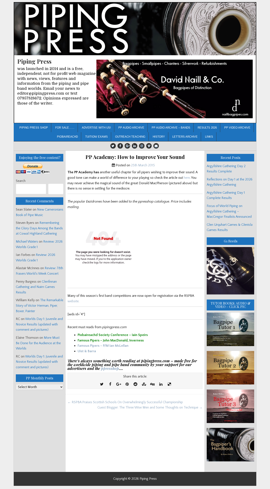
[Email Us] (156, 146)
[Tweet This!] (101, 384)
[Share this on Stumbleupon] (143, 384)
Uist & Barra (87, 351)
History (159, 136)
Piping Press (34, 61)
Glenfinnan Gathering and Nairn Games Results (36, 287)
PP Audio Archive (131, 127)
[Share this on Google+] (118, 384)
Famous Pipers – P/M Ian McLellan (103, 346)
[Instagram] (141, 146)
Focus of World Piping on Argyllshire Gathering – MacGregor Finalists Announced (229, 211)
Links (209, 136)
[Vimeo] (149, 146)
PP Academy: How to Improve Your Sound (135, 157)
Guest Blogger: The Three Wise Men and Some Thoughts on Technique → (149, 407)
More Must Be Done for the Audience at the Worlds (38, 343)
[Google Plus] (127, 146)
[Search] (55, 189)
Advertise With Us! (96, 127)
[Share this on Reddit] (135, 384)
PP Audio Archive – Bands (171, 127)
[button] (174, 89)
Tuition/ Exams (96, 136)
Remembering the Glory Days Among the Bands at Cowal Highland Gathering (39, 228)
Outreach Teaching (130, 136)
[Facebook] (120, 146)
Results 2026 (207, 127)
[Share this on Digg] (152, 384)
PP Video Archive (237, 127)
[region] (174, 89)
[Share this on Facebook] (110, 384)
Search (21, 181)
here (187, 178)
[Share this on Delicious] (169, 384)
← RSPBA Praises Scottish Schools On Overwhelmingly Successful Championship (125, 402)
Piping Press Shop (33, 127)
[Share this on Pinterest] (127, 384)
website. (73, 301)
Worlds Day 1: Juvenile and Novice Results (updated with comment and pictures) (39, 324)
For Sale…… (64, 127)
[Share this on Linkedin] (160, 384)
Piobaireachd (67, 136)
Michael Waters (27, 241)
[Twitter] (113, 146)
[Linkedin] (134, 146)
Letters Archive (185, 136)
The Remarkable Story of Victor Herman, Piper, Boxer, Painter (39, 305)
